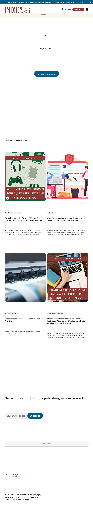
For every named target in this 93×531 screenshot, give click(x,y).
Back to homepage (46, 73)
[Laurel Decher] (7, 298)
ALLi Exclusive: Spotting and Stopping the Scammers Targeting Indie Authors (65, 219)
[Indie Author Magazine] (7, 198)
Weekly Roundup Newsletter (13, 213)
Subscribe (78, 9)
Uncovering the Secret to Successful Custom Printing (24, 320)
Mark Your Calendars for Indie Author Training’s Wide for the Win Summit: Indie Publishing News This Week (66, 321)
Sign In (68, 9)
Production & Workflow (11, 313)
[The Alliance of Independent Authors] (50, 198)
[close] (90, 2)
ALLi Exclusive (51, 213)
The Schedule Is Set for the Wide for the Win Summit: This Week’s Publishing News (23, 219)
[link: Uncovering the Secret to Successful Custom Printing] (25, 301)
